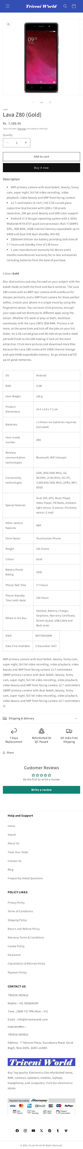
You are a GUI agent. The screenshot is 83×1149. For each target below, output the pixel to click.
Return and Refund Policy (24, 929)
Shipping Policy (17, 920)
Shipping (22, 128)
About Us (13, 843)
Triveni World (35, 1145)
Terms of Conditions (20, 911)
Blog (10, 869)
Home (11, 826)
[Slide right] (50, 102)
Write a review (41, 790)
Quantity (8, 135)
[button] (7, 6)
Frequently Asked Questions (25, 878)
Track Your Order (18, 852)
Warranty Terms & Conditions (26, 937)
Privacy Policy (16, 902)
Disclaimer (14, 955)
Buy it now (41, 167)
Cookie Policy (16, 946)
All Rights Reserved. (52, 1145)
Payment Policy (17, 972)
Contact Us (14, 861)
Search (12, 834)
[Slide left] (33, 102)
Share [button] (10, 752)
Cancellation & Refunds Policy (26, 963)
